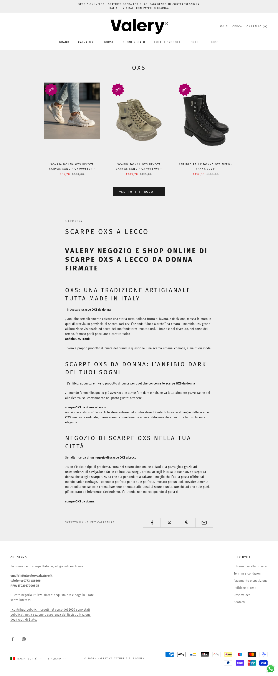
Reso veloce (242, 595)
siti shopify (135, 658)
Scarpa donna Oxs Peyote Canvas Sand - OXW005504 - (72, 166)
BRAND (64, 42)
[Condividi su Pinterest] (186, 522)
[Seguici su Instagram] (24, 639)
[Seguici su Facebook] (12, 639)
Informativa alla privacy (250, 566)
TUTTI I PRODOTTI (168, 42)
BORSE (109, 42)
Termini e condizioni (247, 573)
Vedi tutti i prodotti (139, 191)
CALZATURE (86, 42)
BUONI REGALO (133, 42)
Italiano (54, 658)
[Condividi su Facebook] (152, 522)
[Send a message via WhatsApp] (271, 669)
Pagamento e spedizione (251, 581)
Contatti (239, 602)
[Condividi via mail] (204, 522)
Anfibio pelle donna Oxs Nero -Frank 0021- (206, 166)
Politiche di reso (245, 588)
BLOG (215, 42)
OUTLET (196, 42)
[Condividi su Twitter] (169, 522)
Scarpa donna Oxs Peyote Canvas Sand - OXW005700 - (139, 166)
